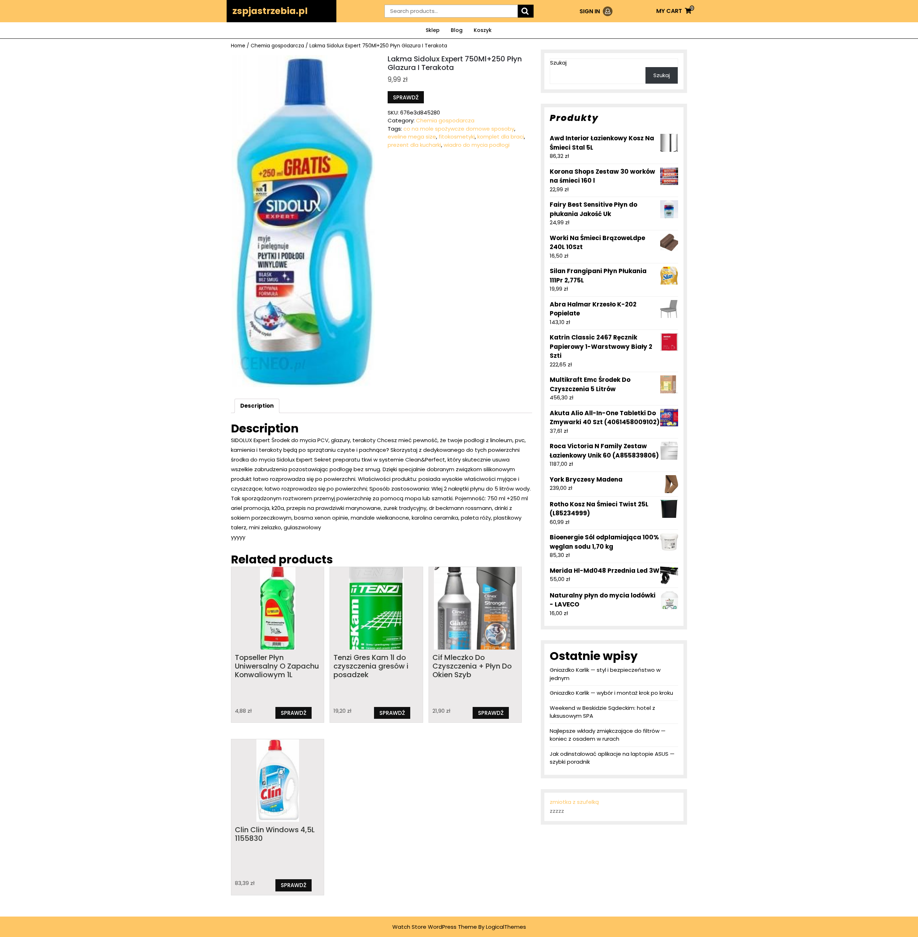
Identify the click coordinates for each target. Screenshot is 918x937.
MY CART (673, 11)
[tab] (257, 406)
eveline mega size (412, 136)
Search (526, 11)
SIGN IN (595, 11)
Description (257, 405)
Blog (457, 30)
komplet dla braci (500, 136)
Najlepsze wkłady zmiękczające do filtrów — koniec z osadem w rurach (608, 735)
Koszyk (483, 30)
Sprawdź (405, 97)
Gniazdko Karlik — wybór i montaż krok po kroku (611, 693)
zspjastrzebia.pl (270, 11)
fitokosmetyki (457, 136)
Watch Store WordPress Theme (434, 927)
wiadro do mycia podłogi (477, 145)
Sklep (433, 30)
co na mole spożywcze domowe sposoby (458, 128)
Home (238, 45)
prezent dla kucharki (414, 145)
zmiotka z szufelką (574, 802)
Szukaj (558, 62)
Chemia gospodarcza (277, 45)
